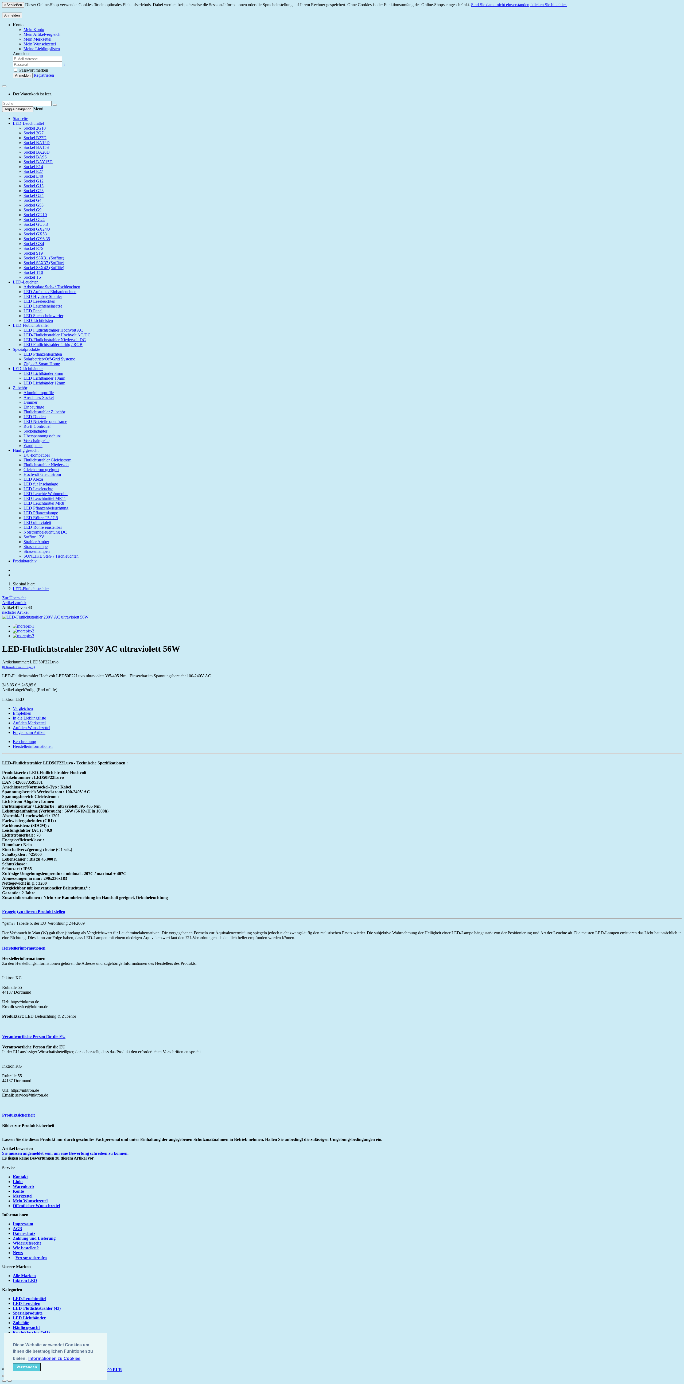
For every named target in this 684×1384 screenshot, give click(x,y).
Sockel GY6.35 (37, 238)
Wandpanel (33, 445)
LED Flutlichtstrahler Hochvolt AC (53, 330)
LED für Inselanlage (41, 484)
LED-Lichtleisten (38, 320)
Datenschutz (24, 1233)
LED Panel (33, 311)
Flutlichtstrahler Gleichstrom (47, 460)
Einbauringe (34, 407)
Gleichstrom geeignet (41, 469)
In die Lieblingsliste (29, 718)
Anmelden (12, 15)
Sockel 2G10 (35, 128)
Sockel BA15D (37, 142)
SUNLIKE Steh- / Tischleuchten (51, 556)
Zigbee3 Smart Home (42, 363)
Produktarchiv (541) (31, 1332)
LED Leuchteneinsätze (43, 306)
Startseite (20, 118)
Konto (18, 1191)
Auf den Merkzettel (29, 723)
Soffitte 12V (34, 537)
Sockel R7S (34, 248)
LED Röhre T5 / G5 (41, 517)
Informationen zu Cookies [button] (54, 1358)
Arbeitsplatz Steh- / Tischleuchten (52, 287)
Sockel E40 (33, 176)
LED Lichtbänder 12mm (44, 383)
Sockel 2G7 (34, 133)
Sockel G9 (32, 210)
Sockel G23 (34, 190)
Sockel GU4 (34, 219)
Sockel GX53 (35, 234)
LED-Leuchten (25, 282)
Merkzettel (22, 1196)
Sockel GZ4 (34, 243)
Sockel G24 (34, 195)
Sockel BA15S (36, 147)
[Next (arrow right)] (9, 1381)
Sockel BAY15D (38, 162)
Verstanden (27, 1367)
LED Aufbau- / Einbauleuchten (50, 291)
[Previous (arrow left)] (4, 1381)
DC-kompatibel (37, 455)
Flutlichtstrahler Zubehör (44, 412)
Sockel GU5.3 (36, 224)
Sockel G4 (32, 200)
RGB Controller (37, 426)
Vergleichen (23, 708)
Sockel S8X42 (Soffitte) (44, 267)
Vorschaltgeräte (36, 440)
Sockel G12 (34, 181)
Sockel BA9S (35, 157)
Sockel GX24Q (37, 229)
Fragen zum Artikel (29, 732)
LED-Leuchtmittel (28, 123)
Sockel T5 (32, 277)
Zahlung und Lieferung (34, 1238)
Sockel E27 (33, 171)
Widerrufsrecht (27, 1243)
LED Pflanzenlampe (41, 513)
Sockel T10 (33, 272)
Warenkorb (23, 1186)
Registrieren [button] (44, 75)
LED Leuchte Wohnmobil (46, 493)
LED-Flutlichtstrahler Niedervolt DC (55, 339)
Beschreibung (24, 741)
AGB (17, 1228)
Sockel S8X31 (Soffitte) (44, 258)
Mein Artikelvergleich (42, 34)
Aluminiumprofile (39, 392)
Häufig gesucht (25, 450)
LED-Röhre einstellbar (43, 527)
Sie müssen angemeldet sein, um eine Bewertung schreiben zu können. (65, 1153)
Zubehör (20, 388)
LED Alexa (33, 479)
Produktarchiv (25, 561)
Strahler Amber (36, 541)
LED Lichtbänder (28, 368)
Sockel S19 (33, 253)
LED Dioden (35, 416)
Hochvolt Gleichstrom (42, 474)
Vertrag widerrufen (31, 1258)
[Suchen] (55, 105)
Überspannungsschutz (42, 436)
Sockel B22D (35, 137)
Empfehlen (22, 713)
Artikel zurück (14, 602)
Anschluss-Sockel (39, 397)
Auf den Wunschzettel (31, 727)
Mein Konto (34, 29)
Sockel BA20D (37, 152)
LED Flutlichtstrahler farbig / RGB (53, 344)
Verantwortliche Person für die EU (33, 1036)
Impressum (23, 1224)
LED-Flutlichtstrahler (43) (37, 1308)
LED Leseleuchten (39, 301)
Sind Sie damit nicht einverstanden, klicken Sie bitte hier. (519, 4)
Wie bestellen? (26, 1248)
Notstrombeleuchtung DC (45, 532)
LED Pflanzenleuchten (43, 354)
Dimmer (30, 402)
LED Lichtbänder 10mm (44, 378)
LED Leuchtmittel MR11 (45, 498)
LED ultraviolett (37, 522)
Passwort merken (33, 70)
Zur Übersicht (14, 598)
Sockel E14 (33, 166)
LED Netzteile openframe (45, 421)
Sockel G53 (34, 205)
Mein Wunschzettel (30, 1201)
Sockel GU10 (35, 214)
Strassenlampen (37, 551)
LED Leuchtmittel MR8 (44, 503)
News (18, 1252)
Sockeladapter (35, 431)
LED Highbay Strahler (43, 296)
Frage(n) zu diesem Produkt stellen (33, 911)
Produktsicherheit (18, 1115)
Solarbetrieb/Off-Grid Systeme (49, 359)
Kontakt (20, 1177)
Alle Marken (24, 1275)
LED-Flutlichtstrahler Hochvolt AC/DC (57, 335)
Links (18, 1181)
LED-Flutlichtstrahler (31, 325)
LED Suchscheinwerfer (43, 315)
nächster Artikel (15, 612)
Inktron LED (25, 1280)
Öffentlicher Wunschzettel (36, 1205)
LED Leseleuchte (38, 489)
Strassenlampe (36, 546)
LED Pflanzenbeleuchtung (46, 508)
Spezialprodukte (26, 349)
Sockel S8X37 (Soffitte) (44, 263)
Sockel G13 (34, 186)
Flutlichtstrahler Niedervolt (46, 464)
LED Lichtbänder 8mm (43, 373)
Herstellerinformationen (33, 746)
